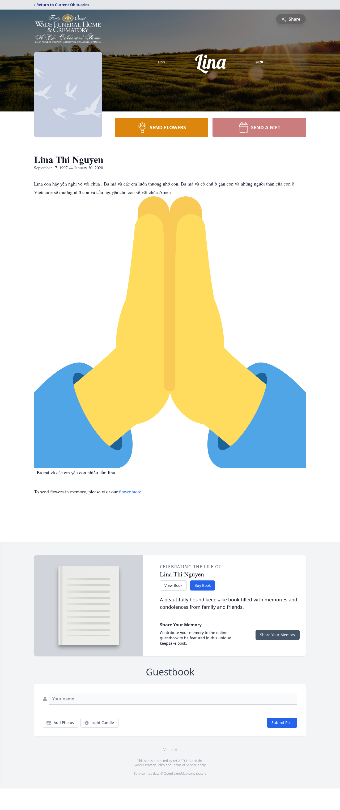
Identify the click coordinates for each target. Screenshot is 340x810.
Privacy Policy (155, 765)
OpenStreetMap (176, 773)
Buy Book (202, 585)
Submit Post (282, 722)
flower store (130, 491)
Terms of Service (184, 765)
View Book (173, 585)
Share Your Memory (277, 634)
